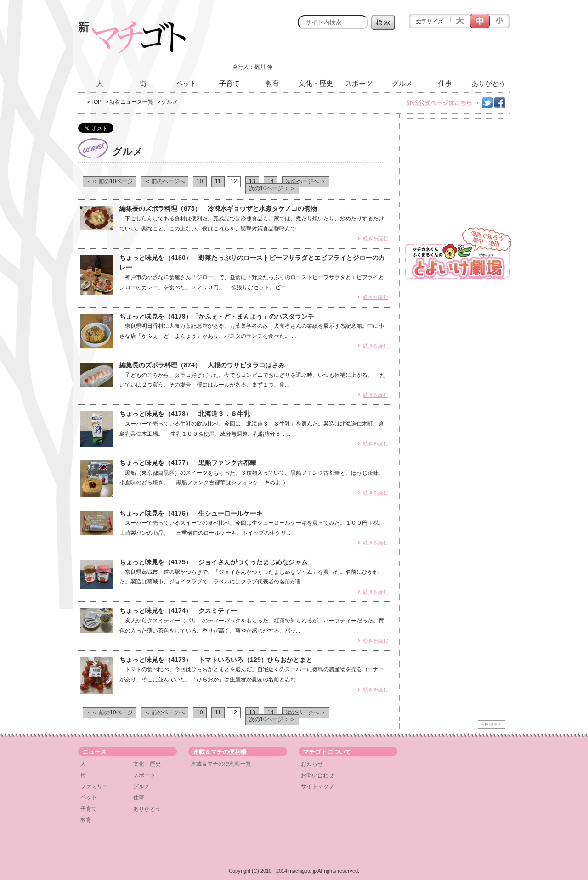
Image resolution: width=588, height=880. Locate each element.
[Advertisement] (402, 53)
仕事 (445, 83)
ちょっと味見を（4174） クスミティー (178, 610)
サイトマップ (317, 786)
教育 (272, 83)
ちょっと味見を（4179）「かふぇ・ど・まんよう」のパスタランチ (216, 316)
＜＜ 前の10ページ (109, 181)
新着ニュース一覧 (131, 102)
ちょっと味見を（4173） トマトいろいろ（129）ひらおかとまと (215, 659)
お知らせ (312, 764)
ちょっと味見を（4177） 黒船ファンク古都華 (187, 462)
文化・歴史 (316, 83)
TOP (96, 102)
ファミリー (94, 786)
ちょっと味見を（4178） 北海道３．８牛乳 (184, 413)
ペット (186, 83)
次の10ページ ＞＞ (272, 188)
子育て (229, 83)
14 (270, 181)
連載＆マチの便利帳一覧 (221, 764)
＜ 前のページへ (165, 181)
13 (252, 181)
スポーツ (359, 83)
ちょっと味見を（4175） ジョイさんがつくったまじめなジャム (213, 562)
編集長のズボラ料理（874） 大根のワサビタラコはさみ (202, 365)
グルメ (402, 83)
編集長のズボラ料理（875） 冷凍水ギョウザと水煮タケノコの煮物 (218, 208)
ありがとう (488, 83)
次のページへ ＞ (306, 181)
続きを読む (375, 238)
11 (218, 181)
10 (200, 181)
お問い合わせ (317, 775)
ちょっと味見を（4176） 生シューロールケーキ (191, 513)
